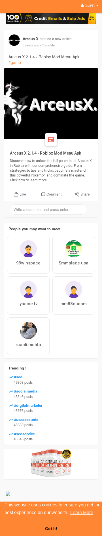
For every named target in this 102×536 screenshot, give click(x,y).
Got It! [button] (51, 528)
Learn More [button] (81, 512)
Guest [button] (90, 5)
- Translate (47, 45)
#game (14, 62)
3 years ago (31, 45)
